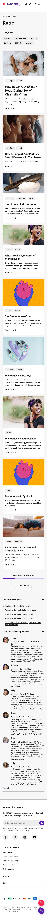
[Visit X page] (15, 837)
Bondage (8, 38)
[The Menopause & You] (23, 292)
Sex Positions (21, 38)
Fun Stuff (10, 198)
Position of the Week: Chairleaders (19, 618)
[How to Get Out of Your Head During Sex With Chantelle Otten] (23, 63)
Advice (6, 876)
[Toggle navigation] (43, 4)
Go (42, 823)
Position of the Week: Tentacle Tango (20, 606)
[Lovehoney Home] (11, 4)
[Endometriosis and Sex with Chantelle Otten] (23, 526)
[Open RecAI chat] (41, 903)
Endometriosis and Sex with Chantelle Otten (21, 548)
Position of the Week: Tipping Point (19, 614)
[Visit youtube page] (34, 837)
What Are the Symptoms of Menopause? (20, 257)
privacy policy (24, 830)
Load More (23, 585)
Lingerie (29, 43)
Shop (5, 883)
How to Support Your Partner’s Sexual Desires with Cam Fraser (23, 155)
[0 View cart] (38, 4)
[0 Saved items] (34, 4)
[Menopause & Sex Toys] (23, 351)
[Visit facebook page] (5, 837)
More (5, 889)
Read (19, 80)
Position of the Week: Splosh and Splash (21, 610)
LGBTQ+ (18, 43)
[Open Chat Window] (41, 911)
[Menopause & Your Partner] (23, 412)
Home (5, 16)
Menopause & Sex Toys (18, 375)
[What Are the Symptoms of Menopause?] (23, 235)
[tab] (23, 32)
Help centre (7, 852)
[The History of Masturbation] (23, 183)
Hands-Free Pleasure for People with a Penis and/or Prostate (23, 624)
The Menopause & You (18, 316)
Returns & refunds (10, 865)
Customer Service (11, 847)
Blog (9, 16)
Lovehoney (23, 10)
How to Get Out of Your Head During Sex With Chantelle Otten (20, 90)
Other (9, 249)
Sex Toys (21, 198)
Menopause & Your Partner (20, 438)
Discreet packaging (10, 860)
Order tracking (8, 869)
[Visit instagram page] (25, 837)
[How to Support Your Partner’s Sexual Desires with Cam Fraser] (23, 129)
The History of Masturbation (21, 204)
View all (6, 788)
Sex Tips (10, 80)
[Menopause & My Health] (23, 472)
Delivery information (11, 856)
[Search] (26, 3)
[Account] (30, 4)
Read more (9, 108)
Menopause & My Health (19, 496)
